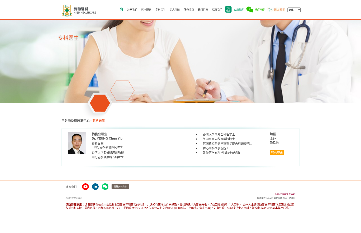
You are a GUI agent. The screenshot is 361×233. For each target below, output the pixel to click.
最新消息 (203, 9)
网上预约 (276, 9)
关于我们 (132, 9)
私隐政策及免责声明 (285, 194)
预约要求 (277, 152)
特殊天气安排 (120, 186)
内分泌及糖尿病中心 (75, 120)
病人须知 (175, 9)
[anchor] (85, 186)
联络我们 (217, 9)
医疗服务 (146, 9)
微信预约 (260, 9)
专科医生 (160, 9)
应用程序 (239, 9)
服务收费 (189, 9)
